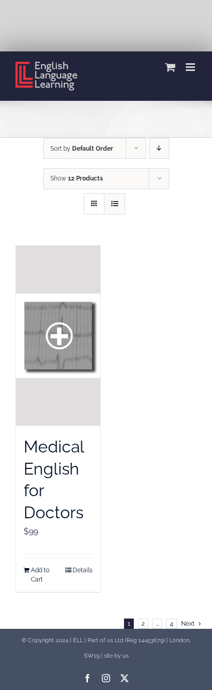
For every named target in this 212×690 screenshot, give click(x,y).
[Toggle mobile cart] (170, 67)
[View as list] (114, 204)
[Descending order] (159, 148)
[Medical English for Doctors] (58, 336)
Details (83, 570)
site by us (116, 655)
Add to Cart (40, 575)
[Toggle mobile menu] (191, 67)
